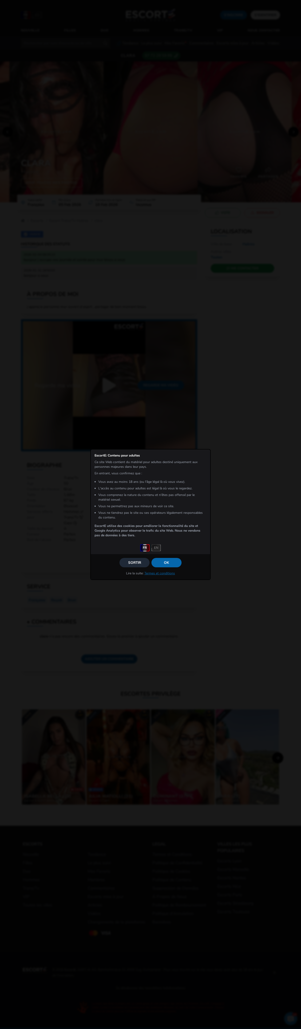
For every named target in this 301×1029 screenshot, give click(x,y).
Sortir (134, 562)
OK (166, 562)
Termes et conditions (159, 573)
